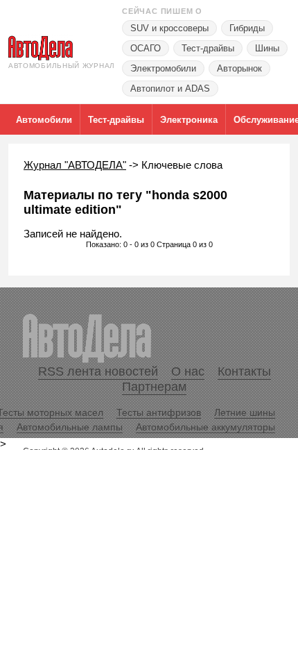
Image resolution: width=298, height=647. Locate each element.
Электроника (189, 120)
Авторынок (239, 68)
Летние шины (244, 412)
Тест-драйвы (208, 48)
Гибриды (247, 28)
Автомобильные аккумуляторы (205, 426)
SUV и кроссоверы (169, 28)
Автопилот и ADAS (170, 88)
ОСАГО (145, 48)
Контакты (244, 371)
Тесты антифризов (158, 412)
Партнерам (154, 387)
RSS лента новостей (98, 371)
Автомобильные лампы (70, 426)
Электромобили (163, 68)
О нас (187, 371)
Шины (267, 48)
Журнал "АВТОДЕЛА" (75, 165)
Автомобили (44, 120)
